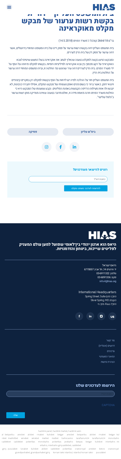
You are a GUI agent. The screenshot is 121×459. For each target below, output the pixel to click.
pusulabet (12, 448)
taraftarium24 (82, 438)
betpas (79, 441)
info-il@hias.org (108, 281)
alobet (31, 434)
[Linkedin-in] (74, 147)
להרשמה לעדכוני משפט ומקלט (85, 188)
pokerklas (30, 441)
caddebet (6, 441)
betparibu (9, 434)
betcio (102, 448)
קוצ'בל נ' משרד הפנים (85, 41)
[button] (9, 7)
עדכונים (111, 351)
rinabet (40, 434)
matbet (45, 438)
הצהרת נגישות (108, 362)
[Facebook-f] (61, 147)
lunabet (24, 448)
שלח (16, 415)
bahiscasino (67, 438)
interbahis (110, 441)
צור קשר (110, 340)
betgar (61, 434)
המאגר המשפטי (107, 356)
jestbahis (68, 441)
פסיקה (33, 132)
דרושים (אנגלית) (107, 346)
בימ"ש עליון (88, 132)
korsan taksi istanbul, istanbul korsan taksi (73, 452)
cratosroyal (80, 448)
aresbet (21, 434)
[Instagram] (47, 147)
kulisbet (50, 434)
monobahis (113, 438)
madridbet (13, 438)
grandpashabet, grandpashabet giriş (32, 452)
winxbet (24, 438)
